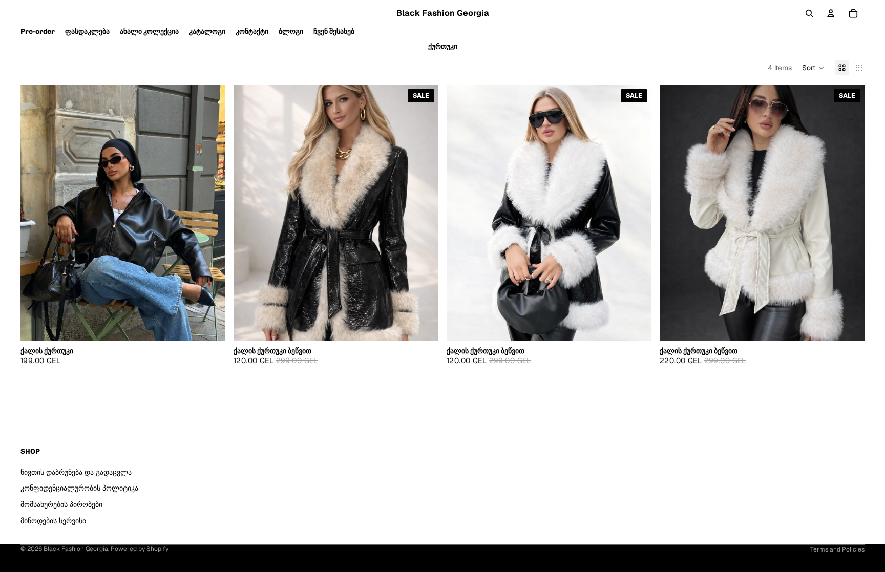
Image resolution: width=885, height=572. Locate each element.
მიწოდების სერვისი (53, 520)
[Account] (830, 13)
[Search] (809, 13)
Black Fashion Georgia (76, 549)
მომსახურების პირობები (61, 504)
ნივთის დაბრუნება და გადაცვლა (76, 472)
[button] (813, 67)
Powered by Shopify (139, 549)
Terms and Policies (837, 549)
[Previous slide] (35, 213)
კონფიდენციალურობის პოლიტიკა (79, 488)
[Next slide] (210, 213)
